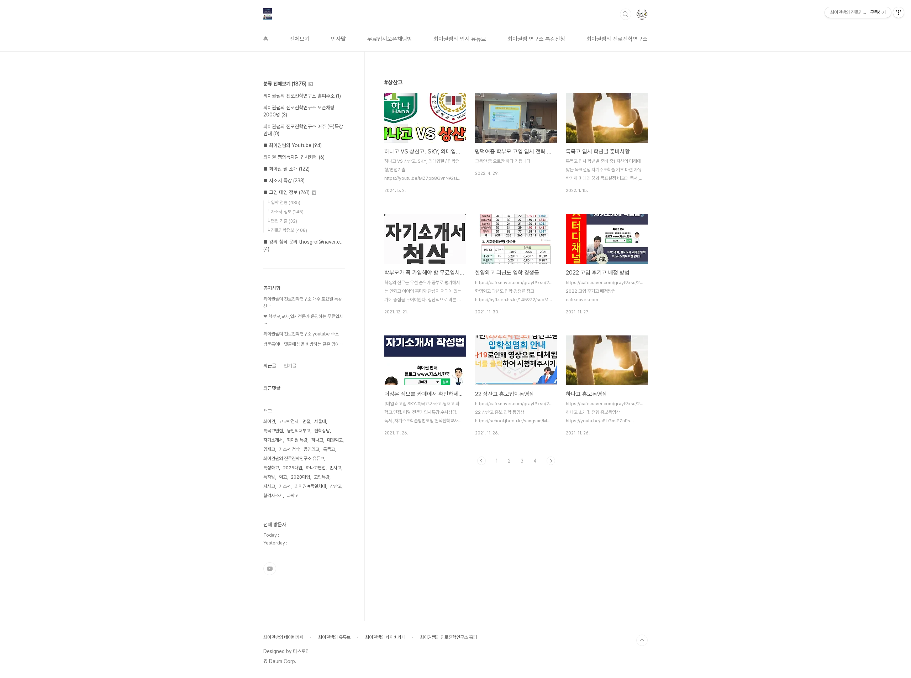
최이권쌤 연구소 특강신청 (536, 39)
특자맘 (269, 477)
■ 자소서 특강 (284, 180)
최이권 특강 (297, 440)
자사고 (269, 486)
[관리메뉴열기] (898, 12)
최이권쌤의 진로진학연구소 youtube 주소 (301, 334)
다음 (551, 461)
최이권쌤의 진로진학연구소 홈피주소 (302, 96)
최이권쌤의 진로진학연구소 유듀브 (293, 458)
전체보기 (300, 39)
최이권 (269, 421)
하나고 (317, 440)
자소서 (285, 486)
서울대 (320, 421)
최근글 (269, 366)
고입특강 (322, 477)
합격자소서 (273, 495)
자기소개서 (273, 440)
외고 (283, 477)
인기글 (290, 366)
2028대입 (300, 477)
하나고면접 (316, 467)
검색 (625, 14)
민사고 (335, 467)
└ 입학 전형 (283, 202)
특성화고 (271, 467)
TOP (642, 640)
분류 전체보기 (284, 84)
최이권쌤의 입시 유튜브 (459, 39)
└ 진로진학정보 (287, 230)
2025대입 (292, 467)
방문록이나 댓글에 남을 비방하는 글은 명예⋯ (303, 344)
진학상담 (322, 430)
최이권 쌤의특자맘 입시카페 (294, 157)
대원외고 (335, 440)
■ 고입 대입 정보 (286, 192)
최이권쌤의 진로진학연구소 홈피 (448, 637)
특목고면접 (273, 430)
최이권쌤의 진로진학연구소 (617, 39)
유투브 (269, 568)
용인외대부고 (298, 430)
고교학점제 (289, 421)
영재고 (269, 449)
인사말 (338, 39)
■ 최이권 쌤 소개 (286, 169)
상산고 (336, 486)
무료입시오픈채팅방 (389, 39)
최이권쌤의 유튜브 (334, 637)
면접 (306, 421)
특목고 (329, 449)
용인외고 (311, 449)
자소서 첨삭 (289, 449)
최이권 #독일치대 (310, 486)
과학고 (293, 495)
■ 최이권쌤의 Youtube (292, 145)
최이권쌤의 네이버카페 (283, 637)
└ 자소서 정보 (285, 211)
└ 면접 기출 (282, 221)
